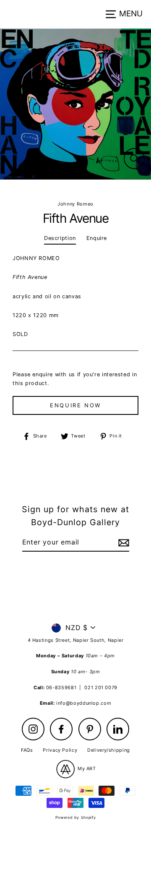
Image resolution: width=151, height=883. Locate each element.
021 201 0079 (100, 687)
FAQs (27, 750)
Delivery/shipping (108, 750)
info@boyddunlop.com (83, 703)
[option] (75, 104)
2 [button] (80, 189)
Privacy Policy (60, 750)
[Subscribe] (122, 543)
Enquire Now (75, 405)
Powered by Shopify (75, 817)
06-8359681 (61, 687)
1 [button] (72, 189)
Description (60, 238)
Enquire (96, 238)
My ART (86, 768)
